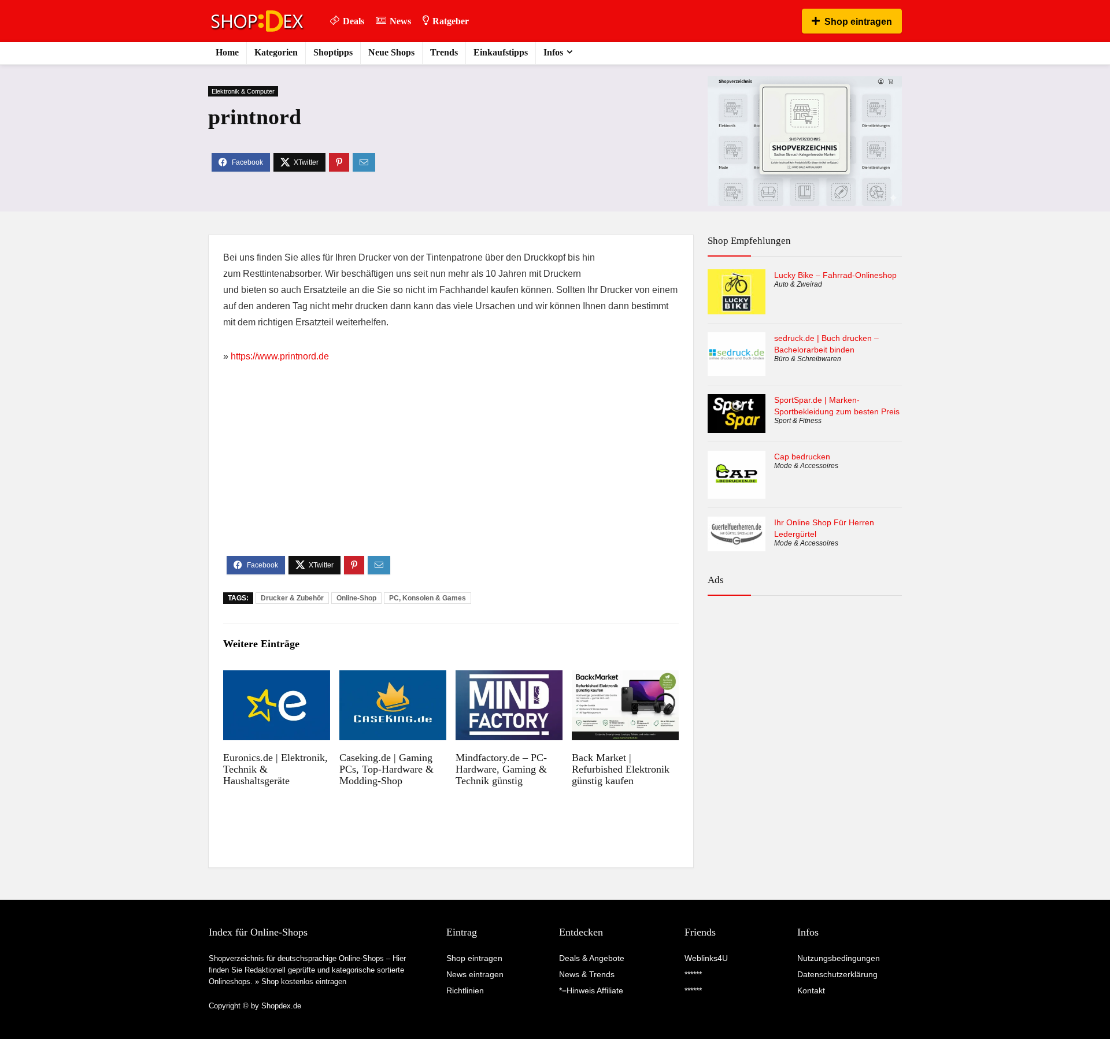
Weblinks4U (706, 958)
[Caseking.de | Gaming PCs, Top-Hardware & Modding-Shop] (392, 678)
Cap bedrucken (802, 456)
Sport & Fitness (798, 421)
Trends (444, 52)
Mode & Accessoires (806, 466)
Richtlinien (465, 990)
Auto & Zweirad (798, 284)
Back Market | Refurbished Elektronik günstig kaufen (620, 769)
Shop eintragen (858, 22)
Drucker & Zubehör (292, 598)
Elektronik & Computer (243, 91)
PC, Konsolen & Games (427, 598)
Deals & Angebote (591, 958)
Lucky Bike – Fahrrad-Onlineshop (835, 275)
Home (227, 52)
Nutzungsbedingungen (838, 958)
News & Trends (587, 974)
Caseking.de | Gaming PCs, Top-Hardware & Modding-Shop (386, 769)
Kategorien (276, 52)
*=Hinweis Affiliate (591, 990)
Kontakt (811, 990)
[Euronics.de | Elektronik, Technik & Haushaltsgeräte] (276, 678)
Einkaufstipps (500, 52)
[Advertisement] (451, 469)
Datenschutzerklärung (837, 974)
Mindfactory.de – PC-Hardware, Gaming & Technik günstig (501, 769)
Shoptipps (333, 52)
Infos (553, 52)
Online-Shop (356, 598)
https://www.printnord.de (280, 356)
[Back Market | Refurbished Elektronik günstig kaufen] (625, 678)
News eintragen (475, 974)
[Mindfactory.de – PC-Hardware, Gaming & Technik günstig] (509, 678)
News (400, 21)
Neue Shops (391, 52)
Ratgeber (450, 21)
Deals (353, 21)
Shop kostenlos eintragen (303, 981)
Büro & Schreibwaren (807, 359)
